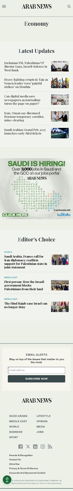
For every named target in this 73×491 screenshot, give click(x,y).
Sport (13, 437)
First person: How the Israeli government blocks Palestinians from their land (24, 285)
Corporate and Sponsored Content (27, 472)
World (8, 252)
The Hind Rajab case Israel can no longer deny (25, 305)
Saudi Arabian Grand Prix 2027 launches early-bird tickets (25, 131)
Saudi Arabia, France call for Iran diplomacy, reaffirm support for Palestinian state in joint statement (25, 261)
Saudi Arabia (18, 415)
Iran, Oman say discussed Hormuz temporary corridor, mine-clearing (24, 116)
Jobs (40, 431)
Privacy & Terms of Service (23, 468)
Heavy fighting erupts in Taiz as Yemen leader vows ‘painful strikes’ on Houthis (26, 83)
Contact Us (15, 459)
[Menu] (4, 6)
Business (16, 431)
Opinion (41, 421)
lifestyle (43, 415)
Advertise (14, 464)
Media (40, 426)
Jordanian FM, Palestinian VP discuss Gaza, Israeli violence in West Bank (25, 66)
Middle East (11, 277)
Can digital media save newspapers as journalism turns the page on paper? (22, 99)
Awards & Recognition (21, 455)
